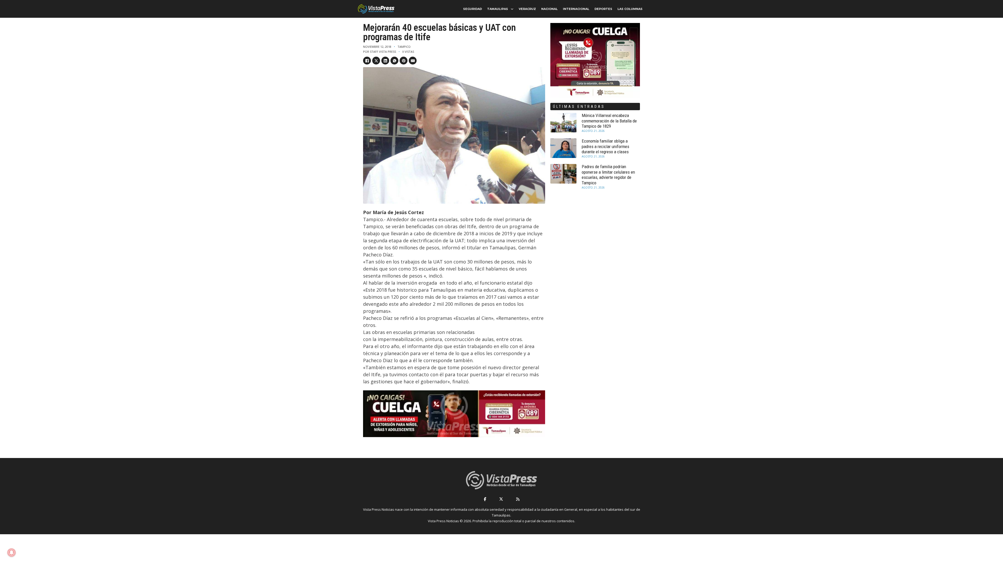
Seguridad (472, 9)
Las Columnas (630, 9)
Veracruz (527, 9)
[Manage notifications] (11, 552)
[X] (376, 60)
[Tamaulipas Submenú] (512, 9)
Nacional (549, 9)
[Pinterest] (403, 60)
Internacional (576, 9)
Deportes (603, 9)
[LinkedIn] (385, 60)
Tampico (404, 47)
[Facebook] (367, 60)
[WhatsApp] (394, 60)
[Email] (413, 60)
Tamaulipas (497, 9)
